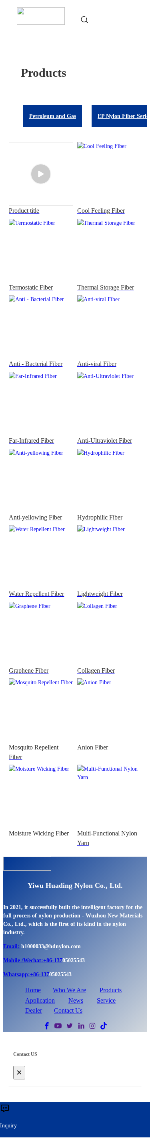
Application (40, 1000)
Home (33, 990)
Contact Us (68, 1010)
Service (106, 1000)
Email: (11, 946)
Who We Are (69, 990)
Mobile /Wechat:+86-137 (32, 960)
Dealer (33, 1010)
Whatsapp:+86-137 (26, 974)
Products (111, 990)
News (75, 1000)
